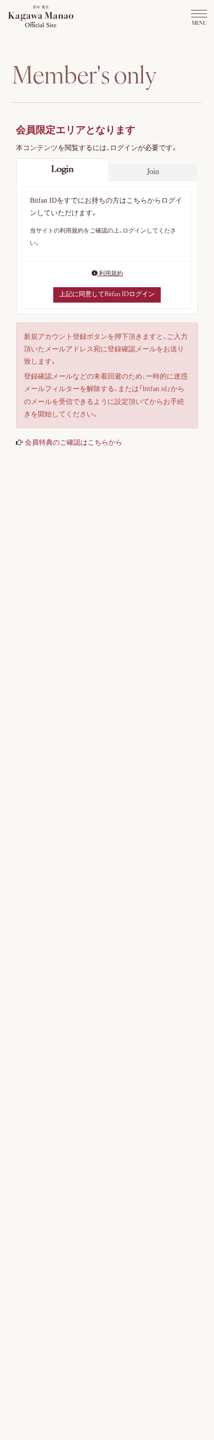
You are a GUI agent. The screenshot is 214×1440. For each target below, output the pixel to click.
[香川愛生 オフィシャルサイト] (41, 13)
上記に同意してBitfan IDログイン (107, 294)
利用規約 (110, 273)
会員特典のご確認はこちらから (73, 442)
